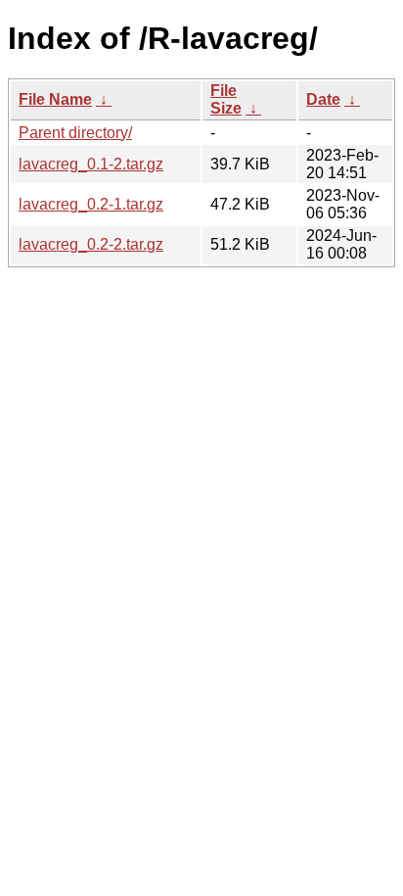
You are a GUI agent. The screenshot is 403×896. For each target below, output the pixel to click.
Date (323, 99)
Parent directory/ (75, 132)
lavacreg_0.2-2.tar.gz (91, 244)
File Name (55, 99)
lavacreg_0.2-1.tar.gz (91, 204)
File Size (226, 99)
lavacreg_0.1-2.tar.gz (91, 164)
